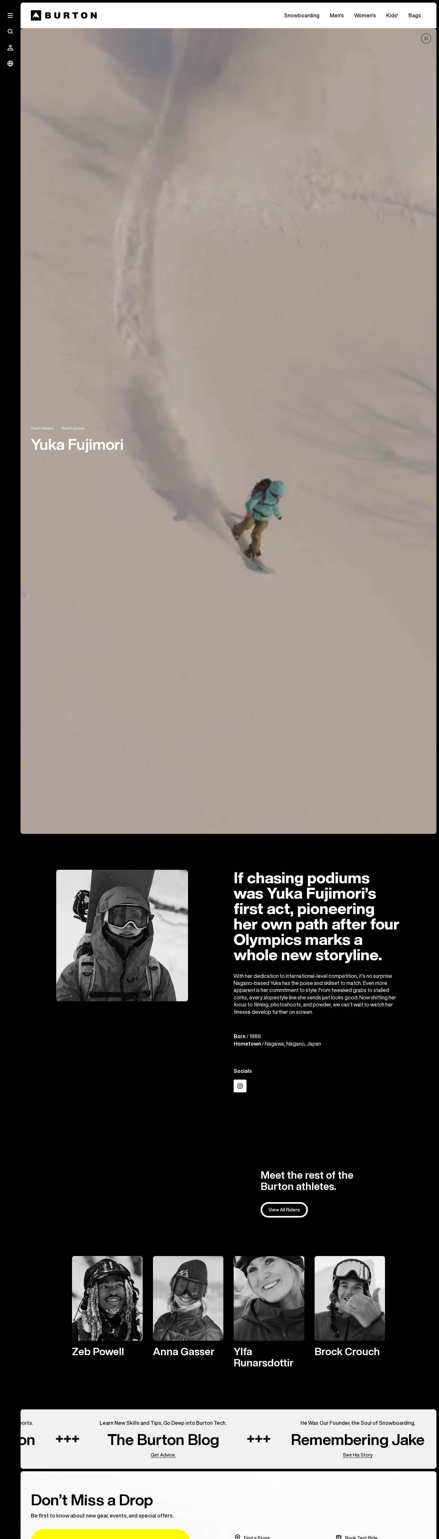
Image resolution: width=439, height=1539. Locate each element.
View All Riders (284, 1210)
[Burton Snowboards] (64, 15)
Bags (414, 15)
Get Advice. (113, 1455)
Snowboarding (301, 15)
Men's (337, 15)
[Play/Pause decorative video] (426, 38)
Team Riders (42, 428)
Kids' (392, 15)
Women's (365, 15)
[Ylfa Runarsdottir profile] (269, 1312)
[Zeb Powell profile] (107, 1306)
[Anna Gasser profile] (188, 1306)
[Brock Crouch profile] (350, 1306)
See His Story (308, 1455)
